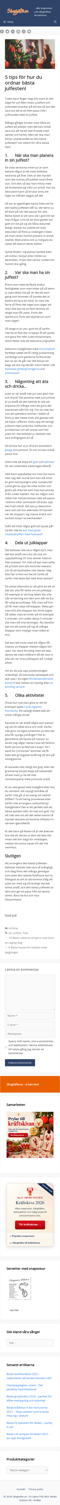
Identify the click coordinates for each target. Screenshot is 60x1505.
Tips (25, 933)
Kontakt (21, 1489)
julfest (17, 933)
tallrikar (49, 462)
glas (35, 462)
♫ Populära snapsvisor (21, 1236)
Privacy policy (35, 1489)
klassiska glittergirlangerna (22, 369)
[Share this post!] (2, 32)
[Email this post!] (29, 32)
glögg (8, 450)
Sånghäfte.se (20, 1496)
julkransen (11, 373)
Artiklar (13, 928)
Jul (10, 933)
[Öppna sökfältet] (55, 21)
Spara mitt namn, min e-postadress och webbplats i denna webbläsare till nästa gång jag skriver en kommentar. (30, 1047)
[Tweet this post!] (7, 32)
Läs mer (14, 1310)
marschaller (46, 349)
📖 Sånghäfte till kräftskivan (24, 1243)
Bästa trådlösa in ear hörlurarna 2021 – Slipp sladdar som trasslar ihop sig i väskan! (28, 1411)
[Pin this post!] (18, 32)
